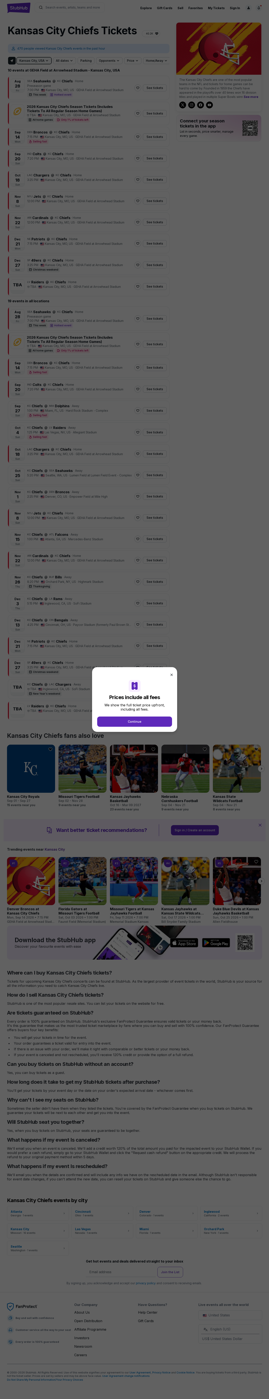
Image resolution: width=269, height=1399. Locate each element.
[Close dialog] (172, 675)
